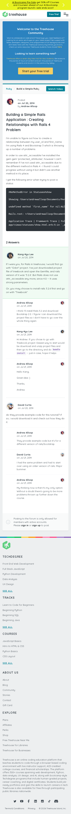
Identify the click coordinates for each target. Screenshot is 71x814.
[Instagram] (42, 801)
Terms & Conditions (14, 808)
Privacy (31, 808)
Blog (5, 685)
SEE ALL (8, 590)
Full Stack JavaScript (14, 569)
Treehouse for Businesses (16, 750)
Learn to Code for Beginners (18, 604)
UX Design (8, 584)
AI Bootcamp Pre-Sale (24, 2)
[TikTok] (49, 801)
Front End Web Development (18, 563)
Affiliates (7, 725)
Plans (5, 720)
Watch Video (55, 89)
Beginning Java (11, 620)
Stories (6, 695)
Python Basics (10, 651)
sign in (24, 525)
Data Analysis (10, 579)
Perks (5, 730)
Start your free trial (35, 71)
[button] (7, 5)
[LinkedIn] (35, 801)
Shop (5, 735)
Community (9, 690)
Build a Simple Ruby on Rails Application (40, 88)
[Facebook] (28, 801)
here (60, 47)
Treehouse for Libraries (15, 745)
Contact (7, 700)
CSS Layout (9, 656)
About (6, 679)
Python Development (14, 574)
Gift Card (7, 705)
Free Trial (54, 14)
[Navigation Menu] (66, 14)
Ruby (9, 88)
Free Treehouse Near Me (16, 740)
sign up (36, 525)
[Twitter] (14, 801)
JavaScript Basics (12, 641)
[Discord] (56, 801)
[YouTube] (21, 801)
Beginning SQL (11, 615)
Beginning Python (12, 610)
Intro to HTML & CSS (13, 646)
